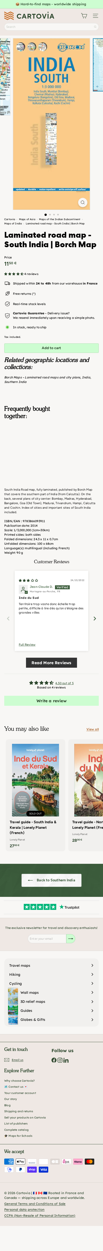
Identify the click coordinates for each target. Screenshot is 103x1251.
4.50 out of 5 (64, 683)
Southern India (15, 382)
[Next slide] (95, 618)
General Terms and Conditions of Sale (35, 1204)
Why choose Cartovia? (19, 1080)
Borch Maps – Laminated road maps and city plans (42, 377)
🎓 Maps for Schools (18, 1136)
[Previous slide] (8, 618)
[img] (28, 580)
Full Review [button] (27, 644)
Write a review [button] (51, 700)
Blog (7, 1105)
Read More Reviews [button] (51, 662)
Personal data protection (24, 1209)
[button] (14, 274)
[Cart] (84, 16)
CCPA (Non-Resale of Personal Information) (39, 1215)
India (86, 377)
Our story (10, 1099)
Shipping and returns (18, 1111)
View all (92, 729)
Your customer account (20, 1093)
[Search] (95, 27)
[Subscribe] (70, 938)
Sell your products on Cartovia (25, 1117)
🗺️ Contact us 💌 (16, 1086)
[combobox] (51, 27)
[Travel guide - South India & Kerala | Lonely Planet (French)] (35, 795)
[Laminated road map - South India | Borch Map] (51, 448)
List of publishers (16, 1123)
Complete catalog (16, 1130)
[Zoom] (83, 202)
